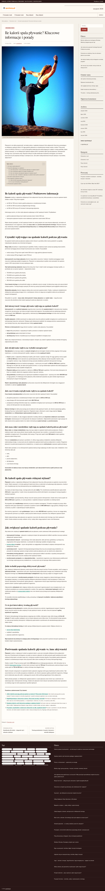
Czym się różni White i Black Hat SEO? (90, 183)
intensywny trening (15, 665)
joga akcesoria (32, 753)
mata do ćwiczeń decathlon (8, 758)
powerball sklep (28, 763)
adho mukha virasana (6, 749)
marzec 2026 (84, 128)
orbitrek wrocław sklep (38, 761)
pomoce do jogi (20, 763)
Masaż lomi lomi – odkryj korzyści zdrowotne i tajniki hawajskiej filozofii (71, 780)
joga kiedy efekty (40, 753)
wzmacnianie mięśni (24, 591)
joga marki (48, 753)
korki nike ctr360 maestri (27, 756)
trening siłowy (11, 544)
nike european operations (7, 761)
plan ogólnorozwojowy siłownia (9, 763)
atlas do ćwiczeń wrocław (41, 749)
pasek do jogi (47, 761)
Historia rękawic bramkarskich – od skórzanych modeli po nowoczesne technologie (74, 749)
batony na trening (6, 751)
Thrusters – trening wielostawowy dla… (90, 92)
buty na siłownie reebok (30, 751)
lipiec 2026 (83, 114)
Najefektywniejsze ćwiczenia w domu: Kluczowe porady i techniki (25, 698)
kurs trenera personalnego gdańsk (41, 756)
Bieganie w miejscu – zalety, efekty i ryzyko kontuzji (66, 805)
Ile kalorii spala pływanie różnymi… (16, 176)
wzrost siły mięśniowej (13, 629)
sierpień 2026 (84, 110)
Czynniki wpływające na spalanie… (16, 168)
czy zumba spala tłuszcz (41, 751)
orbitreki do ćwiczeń (19, 761)
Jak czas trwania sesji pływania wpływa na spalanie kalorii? (23, 173)
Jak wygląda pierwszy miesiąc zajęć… (90, 85)
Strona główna (5, 21)
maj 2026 (83, 121)
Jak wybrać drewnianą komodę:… (89, 78)
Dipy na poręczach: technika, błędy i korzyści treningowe (68, 848)
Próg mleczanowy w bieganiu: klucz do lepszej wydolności (68, 836)
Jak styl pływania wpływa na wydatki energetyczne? (22, 171)
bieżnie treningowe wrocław (17, 751)
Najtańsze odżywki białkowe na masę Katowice (39, 758)
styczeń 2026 (84, 135)
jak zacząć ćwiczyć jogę (23, 753)
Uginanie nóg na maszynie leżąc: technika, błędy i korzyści (68, 854)
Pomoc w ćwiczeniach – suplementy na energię (65, 762)
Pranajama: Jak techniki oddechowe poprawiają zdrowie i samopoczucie (71, 829)
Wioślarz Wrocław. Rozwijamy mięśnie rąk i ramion (66, 842)
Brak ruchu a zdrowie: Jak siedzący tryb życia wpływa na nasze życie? (71, 817)
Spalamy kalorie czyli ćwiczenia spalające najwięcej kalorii (23, 703)
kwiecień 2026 (84, 124)
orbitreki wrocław (28, 761)
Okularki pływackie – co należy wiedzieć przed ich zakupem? (69, 823)
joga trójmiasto (17, 756)
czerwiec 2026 (84, 117)
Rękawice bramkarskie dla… (88, 82)
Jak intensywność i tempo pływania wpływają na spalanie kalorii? (24, 169)
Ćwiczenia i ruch (7, 15)
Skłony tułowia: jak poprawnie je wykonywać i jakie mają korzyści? (70, 866)
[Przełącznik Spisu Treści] (43, 164)
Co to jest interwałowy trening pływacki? (19, 181)
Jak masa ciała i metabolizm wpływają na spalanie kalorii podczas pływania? (27, 174)
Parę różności (29, 15)
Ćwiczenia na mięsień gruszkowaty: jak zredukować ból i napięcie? (70, 786)
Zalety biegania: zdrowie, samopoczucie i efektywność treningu (69, 811)
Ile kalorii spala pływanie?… (14, 166)
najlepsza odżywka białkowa (21, 758)
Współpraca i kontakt (98, 1)
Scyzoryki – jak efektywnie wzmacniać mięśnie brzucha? (67, 793)
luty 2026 (83, 131)
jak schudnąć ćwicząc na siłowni (9, 753)
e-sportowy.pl (19, 43)
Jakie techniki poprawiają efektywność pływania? (21, 180)
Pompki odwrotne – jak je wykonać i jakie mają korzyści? (67, 872)
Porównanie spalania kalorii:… (15, 183)
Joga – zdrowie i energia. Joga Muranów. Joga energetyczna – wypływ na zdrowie (74, 860)
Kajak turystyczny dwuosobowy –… (89, 89)
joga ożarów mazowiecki (7, 756)
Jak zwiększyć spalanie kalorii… (15, 178)
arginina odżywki (31, 749)
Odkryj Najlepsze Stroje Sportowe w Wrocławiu (65, 799)
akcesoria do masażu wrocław (19, 749)
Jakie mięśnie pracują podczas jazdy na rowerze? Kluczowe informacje (27, 694)
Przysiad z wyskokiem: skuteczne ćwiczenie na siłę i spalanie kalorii (26, 707)
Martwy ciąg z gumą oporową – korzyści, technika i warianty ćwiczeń (70, 768)
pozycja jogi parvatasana (39, 763)
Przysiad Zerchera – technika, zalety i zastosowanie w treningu (69, 879)
